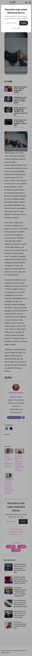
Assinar (23, 23)
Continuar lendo (16, 28)
